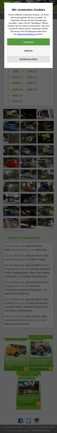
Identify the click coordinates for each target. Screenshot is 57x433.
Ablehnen (28, 50)
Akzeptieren (28, 42)
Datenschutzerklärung (26, 34)
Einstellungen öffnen (28, 59)
